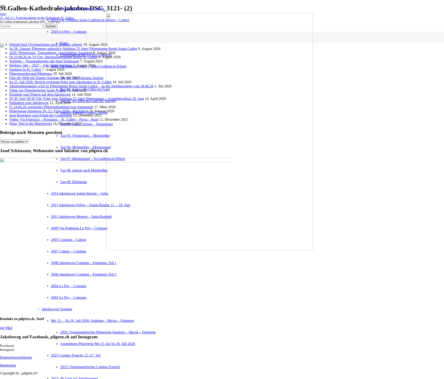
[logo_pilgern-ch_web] (209, 249)
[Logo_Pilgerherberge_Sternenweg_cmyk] (11, 69)
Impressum (8, 365)
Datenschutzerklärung (16, 357)
